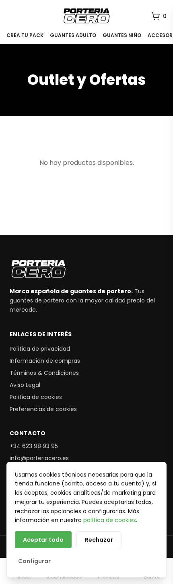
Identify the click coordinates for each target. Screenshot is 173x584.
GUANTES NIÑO (122, 35)
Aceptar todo (43, 540)
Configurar (34, 561)
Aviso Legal (25, 385)
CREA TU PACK (24, 35)
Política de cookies (36, 397)
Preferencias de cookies (43, 409)
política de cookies (109, 520)
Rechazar (99, 540)
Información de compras (45, 361)
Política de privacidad (40, 349)
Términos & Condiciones (44, 373)
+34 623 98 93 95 (34, 446)
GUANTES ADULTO (73, 35)
